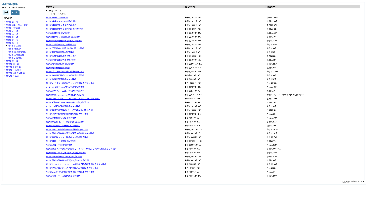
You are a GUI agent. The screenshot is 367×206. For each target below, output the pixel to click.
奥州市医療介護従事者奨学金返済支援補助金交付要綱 (70, 133)
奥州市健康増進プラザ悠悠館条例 (61, 25)
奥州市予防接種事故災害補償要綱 (61, 44)
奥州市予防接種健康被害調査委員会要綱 (64, 41)
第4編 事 (12, 31)
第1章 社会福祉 (15, 46)
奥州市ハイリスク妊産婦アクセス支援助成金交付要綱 (70, 83)
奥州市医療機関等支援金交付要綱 (61, 118)
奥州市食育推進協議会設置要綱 (60, 64)
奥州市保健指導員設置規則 (58, 33)
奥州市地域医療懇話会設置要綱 (60, 52)
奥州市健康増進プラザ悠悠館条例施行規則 (65, 29)
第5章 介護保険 (15, 58)
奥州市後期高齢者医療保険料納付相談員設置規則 (68, 102)
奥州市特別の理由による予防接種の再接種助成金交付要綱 (72, 168)
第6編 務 (12, 37)
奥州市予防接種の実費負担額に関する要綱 (65, 48)
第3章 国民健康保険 (17, 52)
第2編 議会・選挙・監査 (17, 25)
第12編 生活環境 (13, 70)
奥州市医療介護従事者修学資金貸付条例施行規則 (68, 160)
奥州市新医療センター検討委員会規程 (63, 126)
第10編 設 (12, 64)
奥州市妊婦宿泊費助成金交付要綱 (61, 79)
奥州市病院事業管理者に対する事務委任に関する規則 (70, 110)
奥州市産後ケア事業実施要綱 (59, 145)
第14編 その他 (12, 76)
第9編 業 (12, 61)
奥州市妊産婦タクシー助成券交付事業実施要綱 (67, 137)
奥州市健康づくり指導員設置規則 (61, 141)
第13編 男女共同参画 (15, 73)
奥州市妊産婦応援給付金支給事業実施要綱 (65, 75)
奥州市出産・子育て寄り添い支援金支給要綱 (66, 153)
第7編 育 (12, 40)
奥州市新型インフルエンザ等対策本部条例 (65, 91)
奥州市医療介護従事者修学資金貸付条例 (64, 157)
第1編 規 (12, 22)
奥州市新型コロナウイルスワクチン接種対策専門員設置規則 (73, 99)
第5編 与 (12, 34)
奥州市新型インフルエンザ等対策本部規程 (65, 95)
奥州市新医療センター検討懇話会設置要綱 (65, 122)
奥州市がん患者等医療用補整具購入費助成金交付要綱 (70, 172)
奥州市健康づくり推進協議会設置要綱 (63, 37)
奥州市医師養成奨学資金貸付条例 (61, 56)
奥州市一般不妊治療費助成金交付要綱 (63, 106)
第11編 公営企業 (13, 67)
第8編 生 (12, 43)
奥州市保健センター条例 (57, 17)
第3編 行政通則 (13, 28)
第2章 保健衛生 (15, 49)
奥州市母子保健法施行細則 (58, 68)
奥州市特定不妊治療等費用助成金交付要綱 (65, 72)
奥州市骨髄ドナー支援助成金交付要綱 (63, 176)
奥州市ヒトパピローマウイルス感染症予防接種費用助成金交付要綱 (76, 164)
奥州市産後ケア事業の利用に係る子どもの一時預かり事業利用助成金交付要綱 (81, 149)
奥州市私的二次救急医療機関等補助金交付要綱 (67, 114)
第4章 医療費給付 (16, 55)
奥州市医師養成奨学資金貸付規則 (61, 60)
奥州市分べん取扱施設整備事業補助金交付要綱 (67, 129)
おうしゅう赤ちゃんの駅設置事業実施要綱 (65, 87)
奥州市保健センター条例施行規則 (61, 21)
